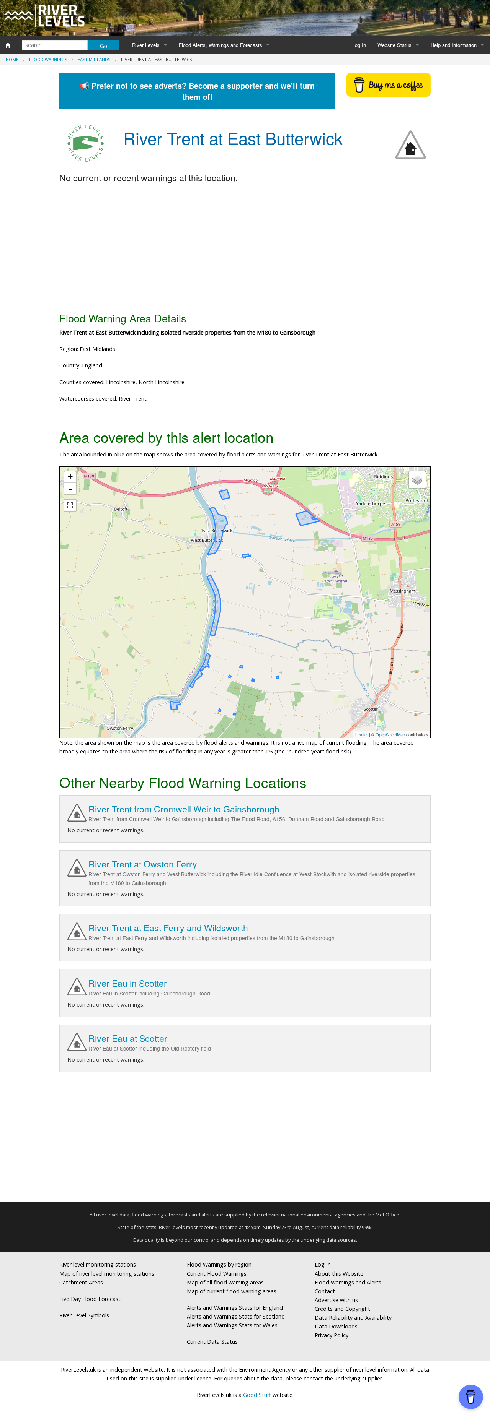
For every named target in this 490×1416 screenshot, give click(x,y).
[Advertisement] (245, 248)
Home (12, 59)
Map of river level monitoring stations (106, 1273)
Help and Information (454, 45)
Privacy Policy (331, 1335)
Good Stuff (257, 1394)
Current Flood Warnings (217, 1273)
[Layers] (417, 479)
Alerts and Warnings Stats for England (235, 1307)
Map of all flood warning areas (225, 1282)
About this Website (339, 1273)
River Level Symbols (84, 1315)
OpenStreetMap (390, 734)
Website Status (394, 45)
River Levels (146, 45)
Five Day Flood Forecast (90, 1298)
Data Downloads (336, 1326)
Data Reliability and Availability (353, 1317)
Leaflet (361, 734)
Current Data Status (212, 1341)
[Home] (8, 45)
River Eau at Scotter (127, 1038)
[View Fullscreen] (70, 505)
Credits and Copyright (342, 1308)
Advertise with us (336, 1300)
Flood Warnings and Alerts (348, 1282)
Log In (359, 45)
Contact (325, 1291)
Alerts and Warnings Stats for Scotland (236, 1316)
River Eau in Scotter (127, 983)
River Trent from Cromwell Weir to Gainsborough (183, 808)
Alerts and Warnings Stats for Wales (232, 1325)
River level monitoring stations (97, 1264)
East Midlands (94, 59)
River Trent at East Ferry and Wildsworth (168, 927)
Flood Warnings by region (219, 1264)
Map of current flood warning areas (231, 1291)
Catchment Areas (81, 1282)
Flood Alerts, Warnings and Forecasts (220, 45)
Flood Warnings (48, 59)
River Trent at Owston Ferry (142, 863)
